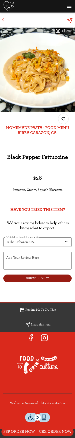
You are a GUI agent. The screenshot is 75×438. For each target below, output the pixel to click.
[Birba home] (22, 6)
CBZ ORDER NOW (55, 432)
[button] (5, 20)
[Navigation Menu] (69, 6)
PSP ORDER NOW (19, 432)
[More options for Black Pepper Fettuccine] (63, 119)
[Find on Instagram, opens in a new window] (44, 339)
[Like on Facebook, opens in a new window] (30, 339)
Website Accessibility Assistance (37, 403)
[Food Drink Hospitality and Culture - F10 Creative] (37, 365)
